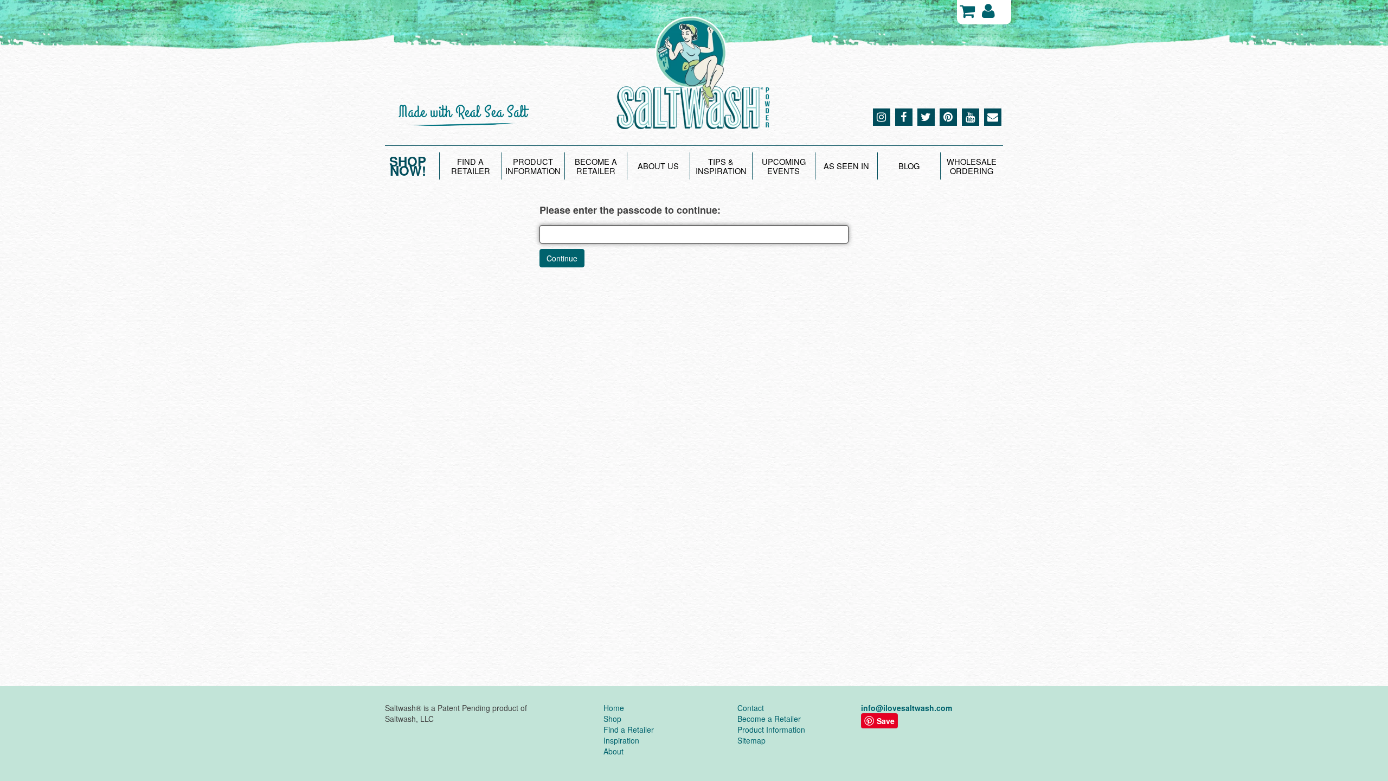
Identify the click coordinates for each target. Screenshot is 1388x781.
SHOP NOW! (407, 166)
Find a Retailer (628, 729)
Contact (750, 707)
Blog (909, 165)
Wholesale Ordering (972, 166)
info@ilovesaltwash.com (906, 707)
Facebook (904, 117)
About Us (658, 165)
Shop (612, 718)
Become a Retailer (596, 166)
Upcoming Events (784, 166)
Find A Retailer (470, 166)
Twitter (926, 117)
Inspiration (621, 740)
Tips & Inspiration (721, 166)
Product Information (533, 166)
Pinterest (948, 117)
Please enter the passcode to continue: (630, 210)
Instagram (881, 117)
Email (992, 117)
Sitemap (751, 740)
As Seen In (846, 165)
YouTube (970, 117)
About (613, 751)
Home (613, 707)
